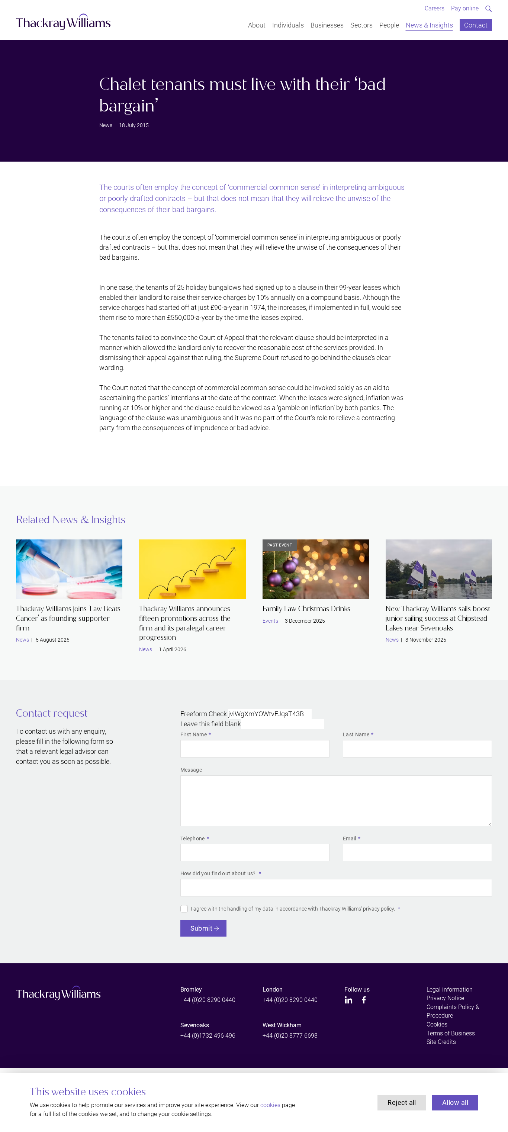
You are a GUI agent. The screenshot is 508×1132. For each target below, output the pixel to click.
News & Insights (429, 25)
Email (349, 838)
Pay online (465, 8)
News (105, 125)
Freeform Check (203, 714)
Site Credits (441, 1041)
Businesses (327, 25)
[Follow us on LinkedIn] (348, 1000)
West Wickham (282, 1025)
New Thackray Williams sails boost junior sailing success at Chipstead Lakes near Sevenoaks (438, 618)
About (257, 25)
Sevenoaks (194, 1025)
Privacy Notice (445, 998)
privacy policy (378, 909)
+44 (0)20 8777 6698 (290, 1035)
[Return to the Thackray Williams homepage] (63, 21)
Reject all (402, 1102)
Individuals (288, 25)
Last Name (356, 734)
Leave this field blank (210, 724)
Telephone (192, 838)
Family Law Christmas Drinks (306, 608)
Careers (434, 8)
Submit (201, 928)
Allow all (455, 1102)
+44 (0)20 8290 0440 (207, 999)
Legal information (450, 989)
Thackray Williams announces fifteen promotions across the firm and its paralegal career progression (185, 623)
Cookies (437, 1024)
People (389, 25)
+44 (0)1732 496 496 (207, 1035)
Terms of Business (451, 1033)
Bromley (191, 989)
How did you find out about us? (218, 873)
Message (191, 770)
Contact (476, 25)
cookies (270, 1105)
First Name (193, 734)
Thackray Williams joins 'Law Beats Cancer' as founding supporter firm (68, 618)
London (273, 989)
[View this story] (69, 569)
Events (270, 621)
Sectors (361, 25)
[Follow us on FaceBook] (364, 1000)
